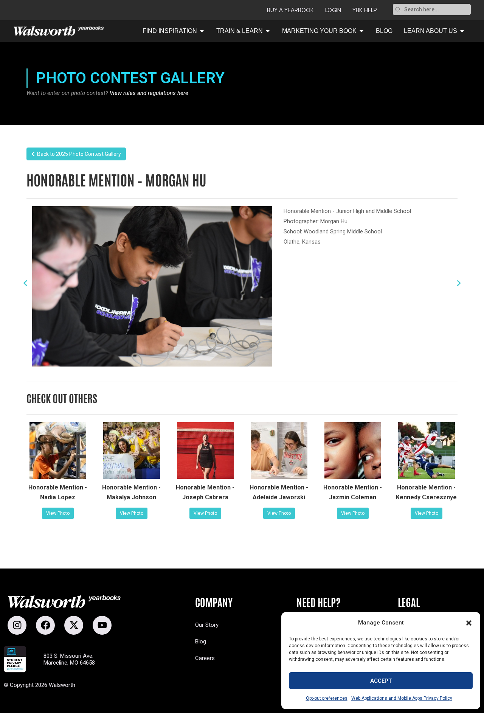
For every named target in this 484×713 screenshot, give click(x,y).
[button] (469, 623)
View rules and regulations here (149, 93)
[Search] (398, 9)
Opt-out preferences (326, 698)
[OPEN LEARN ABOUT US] (462, 31)
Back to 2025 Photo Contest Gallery (78, 154)
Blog (200, 641)
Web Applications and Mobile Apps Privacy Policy (401, 698)
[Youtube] (102, 625)
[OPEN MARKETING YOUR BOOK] (361, 31)
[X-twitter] (73, 625)
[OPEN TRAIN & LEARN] (268, 31)
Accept (381, 680)
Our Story (207, 624)
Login (333, 10)
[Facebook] (45, 625)
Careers (205, 658)
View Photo (58, 513)
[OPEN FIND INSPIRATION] (202, 31)
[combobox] (437, 9)
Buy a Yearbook (290, 10)
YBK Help (364, 10)
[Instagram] (17, 625)
